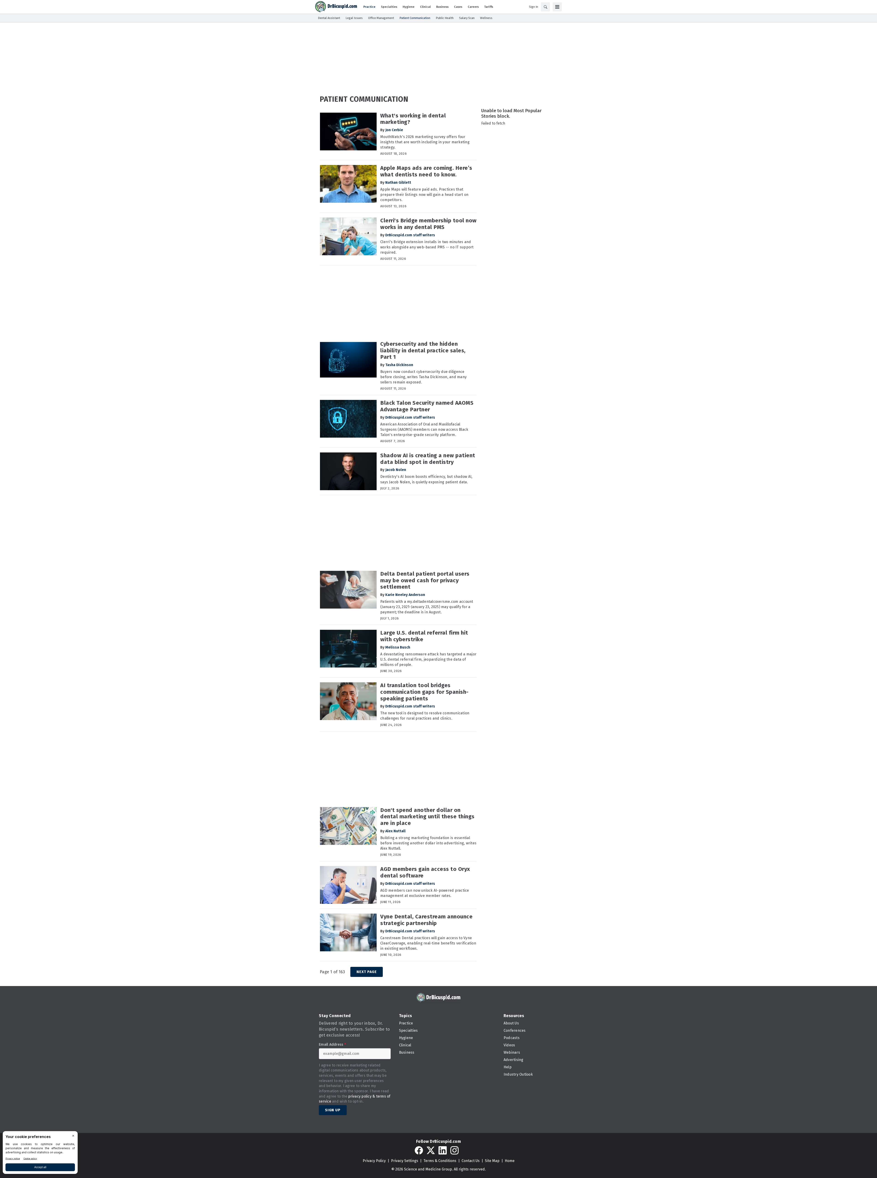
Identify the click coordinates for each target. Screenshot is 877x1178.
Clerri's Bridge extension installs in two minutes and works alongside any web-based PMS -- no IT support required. (427, 247)
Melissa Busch (397, 647)
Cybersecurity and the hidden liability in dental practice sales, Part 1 (423, 350)
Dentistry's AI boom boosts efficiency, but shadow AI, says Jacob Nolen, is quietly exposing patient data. (426, 479)
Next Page (367, 972)
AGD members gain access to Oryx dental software (425, 872)
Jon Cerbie (394, 130)
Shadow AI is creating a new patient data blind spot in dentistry (427, 458)
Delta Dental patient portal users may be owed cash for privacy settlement (425, 580)
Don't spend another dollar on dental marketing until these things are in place (427, 817)
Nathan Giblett (398, 182)
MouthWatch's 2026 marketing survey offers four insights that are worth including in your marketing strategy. (425, 142)
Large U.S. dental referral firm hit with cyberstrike (424, 636)
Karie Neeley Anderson (405, 595)
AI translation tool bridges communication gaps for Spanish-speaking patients (424, 692)
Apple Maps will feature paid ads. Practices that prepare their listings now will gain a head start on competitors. (424, 194)
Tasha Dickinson (399, 365)
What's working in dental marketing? (413, 118)
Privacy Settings (404, 1161)
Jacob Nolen (395, 470)
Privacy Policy (374, 1161)
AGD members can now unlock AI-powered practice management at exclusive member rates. (424, 893)
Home (510, 1161)
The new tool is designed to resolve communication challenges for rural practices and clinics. (424, 716)
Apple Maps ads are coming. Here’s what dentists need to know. (426, 171)
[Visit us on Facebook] (419, 1150)
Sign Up (333, 1110)
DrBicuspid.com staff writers (410, 235)
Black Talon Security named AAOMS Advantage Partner (426, 406)
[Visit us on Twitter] (431, 1150)
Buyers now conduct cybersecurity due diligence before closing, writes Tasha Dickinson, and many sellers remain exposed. (423, 377)
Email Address (332, 1044)
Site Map (492, 1161)
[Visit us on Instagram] (454, 1150)
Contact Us (471, 1161)
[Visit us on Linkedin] (442, 1150)
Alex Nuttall (395, 831)
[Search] (545, 6)
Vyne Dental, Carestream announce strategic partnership (426, 919)
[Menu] (557, 6)
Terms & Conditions (439, 1161)
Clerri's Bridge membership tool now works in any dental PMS (428, 223)
